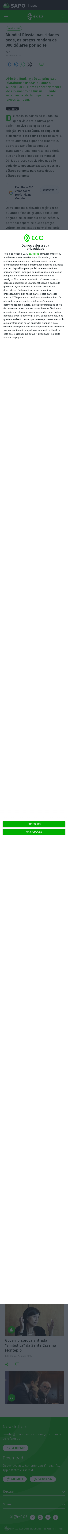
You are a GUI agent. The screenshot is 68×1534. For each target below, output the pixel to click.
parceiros (34, 253)
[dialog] (34, 767)
